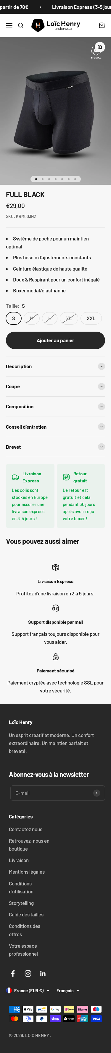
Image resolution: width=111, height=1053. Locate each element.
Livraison (19, 860)
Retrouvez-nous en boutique (29, 844)
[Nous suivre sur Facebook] (13, 973)
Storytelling (21, 903)
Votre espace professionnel (23, 950)
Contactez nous (25, 829)
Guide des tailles (26, 914)
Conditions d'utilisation (21, 887)
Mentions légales (27, 872)
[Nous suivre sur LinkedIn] (43, 973)
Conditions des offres (24, 930)
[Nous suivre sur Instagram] (28, 973)
